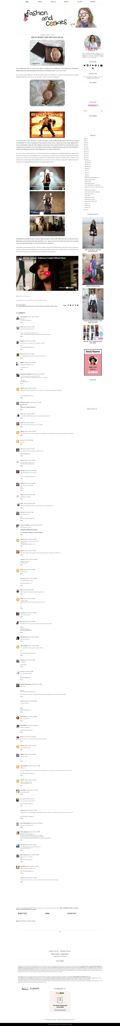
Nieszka (22, 460)
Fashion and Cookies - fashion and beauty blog (57, 1019)
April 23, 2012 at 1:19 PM (34, 831)
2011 (85, 209)
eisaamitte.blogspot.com (25, 453)
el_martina (22, 612)
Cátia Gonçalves (23, 316)
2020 (85, 144)
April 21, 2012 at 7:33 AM (28, 448)
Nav (21, 798)
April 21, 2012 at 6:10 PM (33, 645)
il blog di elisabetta (24, 765)
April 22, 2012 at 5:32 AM (32, 790)
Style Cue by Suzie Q (24, 629)
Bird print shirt (88, 181)
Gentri (21, 413)
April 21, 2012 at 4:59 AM (30, 431)
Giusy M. (22, 779)
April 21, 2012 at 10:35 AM (36, 525)
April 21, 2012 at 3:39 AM (35, 402)
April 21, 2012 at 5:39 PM (33, 636)
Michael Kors (25, 306)
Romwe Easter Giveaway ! (90, 199)
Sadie (21, 353)
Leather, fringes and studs (90, 179)
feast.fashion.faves (24, 381)
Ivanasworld (23, 716)
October (86, 164)
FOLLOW (80, 2)
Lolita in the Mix (23, 645)
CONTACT (93, 2)
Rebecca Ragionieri (24, 831)
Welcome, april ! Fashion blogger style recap (93, 342)
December (87, 160)
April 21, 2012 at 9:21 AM (29, 503)
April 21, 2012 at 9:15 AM (29, 494)
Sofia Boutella (46, 306)
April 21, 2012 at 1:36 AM (33, 316)
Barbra (21, 503)
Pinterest (45, 300)
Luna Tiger (22, 844)
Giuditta (22, 754)
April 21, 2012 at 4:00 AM (29, 413)
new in (33, 306)
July (86, 170)
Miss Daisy (22, 470)
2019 (85, 146)
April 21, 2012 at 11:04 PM (30, 745)
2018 (85, 147)
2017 (85, 149)
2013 (85, 157)
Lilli (21, 589)
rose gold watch (39, 306)
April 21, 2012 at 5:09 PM (29, 621)
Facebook (28, 300)
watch (52, 306)
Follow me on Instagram (21, 909)
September (87, 166)
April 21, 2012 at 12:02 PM (31, 559)
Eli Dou (22, 598)
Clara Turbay (23, 790)
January (86, 207)
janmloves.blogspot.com (25, 677)
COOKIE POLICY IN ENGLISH (60, 956)
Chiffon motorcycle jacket (90, 189)
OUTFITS (53, 2)
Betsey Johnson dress (89, 193)
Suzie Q (22, 621)
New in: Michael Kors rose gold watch (92, 185)
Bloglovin (33, 300)
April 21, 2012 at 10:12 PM (30, 736)
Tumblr (40, 300)
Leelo (21, 448)
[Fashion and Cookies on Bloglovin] (93, 106)
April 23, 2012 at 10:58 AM (36, 823)
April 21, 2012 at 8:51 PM (31, 701)
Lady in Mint (87, 195)
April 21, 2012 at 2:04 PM (28, 589)
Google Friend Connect (21, 300)
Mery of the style (24, 854)
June (86, 172)
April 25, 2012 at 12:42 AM (33, 866)
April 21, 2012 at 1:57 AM (28, 353)
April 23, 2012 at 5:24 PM (31, 844)
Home (47, 913)
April (86, 175)
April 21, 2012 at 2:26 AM (30, 362)
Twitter (37, 300)
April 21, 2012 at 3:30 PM (29, 598)
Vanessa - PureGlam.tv (25, 525)
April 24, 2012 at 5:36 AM (33, 854)
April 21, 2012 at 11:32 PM (34, 765)
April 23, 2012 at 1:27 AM (31, 810)
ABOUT (40, 2)
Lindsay (22, 494)
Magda (21, 569)
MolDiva (22, 362)
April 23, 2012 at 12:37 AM (28, 798)
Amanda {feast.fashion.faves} (26, 374)
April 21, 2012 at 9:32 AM (27, 512)
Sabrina (22, 483)
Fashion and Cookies (23, 296)
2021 (85, 142)
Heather (22, 341)
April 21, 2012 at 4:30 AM (28, 422)
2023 (85, 138)
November (87, 162)
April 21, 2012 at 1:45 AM (29, 341)
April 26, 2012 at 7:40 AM (31, 877)
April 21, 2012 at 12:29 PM (29, 569)
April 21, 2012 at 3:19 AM (30, 388)
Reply (21, 322)
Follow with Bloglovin (64, 907)
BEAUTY (66, 2)
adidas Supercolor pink (93, 286)
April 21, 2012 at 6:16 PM (29, 659)
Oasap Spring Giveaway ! (90, 183)
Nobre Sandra (23, 725)
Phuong (22, 659)
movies (29, 306)
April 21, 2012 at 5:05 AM (27, 440)
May (86, 174)
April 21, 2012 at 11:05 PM (30, 754)
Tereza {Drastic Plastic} (25, 823)
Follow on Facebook (74, 907)
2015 (85, 153)
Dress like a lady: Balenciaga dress (92, 177)
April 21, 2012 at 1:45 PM (31, 578)
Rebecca (22, 736)
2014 (85, 155)
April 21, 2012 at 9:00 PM (31, 716)
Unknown (22, 388)
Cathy (21, 326)
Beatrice (22, 550)
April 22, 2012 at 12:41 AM (30, 779)
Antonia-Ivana (23, 866)
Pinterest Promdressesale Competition (92, 191)
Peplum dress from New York (91, 201)
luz (21, 440)
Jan (21, 671)
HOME (27, 2)
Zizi (21, 512)
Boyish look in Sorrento (90, 197)
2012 (85, 159)
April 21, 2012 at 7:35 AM (29, 460)
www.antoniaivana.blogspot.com (27, 871)
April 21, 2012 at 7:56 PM (36, 684)
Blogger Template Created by (60, 1024)
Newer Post (22, 913)
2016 (85, 151)
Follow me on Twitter (31, 909)
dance (20, 306)
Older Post (71, 913)
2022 (85, 140)
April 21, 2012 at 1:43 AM (29, 326)
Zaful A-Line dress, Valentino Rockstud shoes (93, 250)
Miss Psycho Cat (23, 636)
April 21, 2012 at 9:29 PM (32, 725)
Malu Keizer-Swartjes (25, 402)
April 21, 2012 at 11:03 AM (30, 539)
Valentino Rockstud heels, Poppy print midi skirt (93, 321)
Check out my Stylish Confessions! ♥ (28, 407)
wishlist (56, 306)
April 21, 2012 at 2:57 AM (38, 374)
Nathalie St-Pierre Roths (25, 684)
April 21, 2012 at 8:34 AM (29, 483)
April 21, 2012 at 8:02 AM (30, 470)
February (87, 205)
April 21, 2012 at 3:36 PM (31, 612)
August (86, 168)
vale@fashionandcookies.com (93, 78)
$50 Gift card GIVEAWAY (25, 630)
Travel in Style (23, 664)
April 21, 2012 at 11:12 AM (30, 550)
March (86, 203)
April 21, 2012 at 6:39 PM (27, 671)
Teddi (21, 422)
